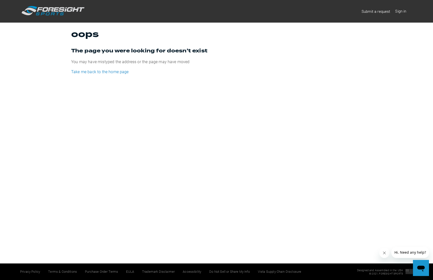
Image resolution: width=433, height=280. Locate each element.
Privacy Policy (30, 271)
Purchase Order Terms (101, 271)
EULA (130, 271)
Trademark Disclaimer (158, 271)
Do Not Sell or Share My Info (229, 271)
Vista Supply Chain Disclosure (279, 271)
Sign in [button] (400, 11)
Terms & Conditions (62, 271)
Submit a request (376, 11)
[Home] (53, 13)
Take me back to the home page (100, 71)
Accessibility (192, 271)
